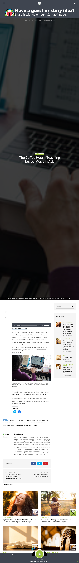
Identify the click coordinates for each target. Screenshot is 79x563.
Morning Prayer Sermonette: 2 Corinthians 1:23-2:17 (68, 370)
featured (5, 423)
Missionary (39, 423)
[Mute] (43, 325)
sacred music (10, 425)
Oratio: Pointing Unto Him (67, 358)
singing (36, 425)
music (45, 423)
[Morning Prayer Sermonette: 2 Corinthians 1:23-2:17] (58, 366)
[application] (31, 325)
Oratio (65, 355)
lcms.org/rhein (17, 352)
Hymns (16, 423)
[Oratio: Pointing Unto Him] (58, 357)
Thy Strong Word (68, 322)
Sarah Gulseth (32, 165)
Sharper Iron (67, 338)
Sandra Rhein (19, 425)
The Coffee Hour (39, 154)
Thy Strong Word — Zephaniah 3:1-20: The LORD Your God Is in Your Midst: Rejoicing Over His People (68, 328)
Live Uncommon (25, 395)
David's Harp (45, 420)
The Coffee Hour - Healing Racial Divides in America (41, 475)
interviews (22, 423)
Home (25, 20)
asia (19, 420)
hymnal (11, 423)
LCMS (28, 423)
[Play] (15, 325)
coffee (23, 420)
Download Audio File (19, 328)
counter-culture (30, 420)
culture (39, 420)
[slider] (47, 325)
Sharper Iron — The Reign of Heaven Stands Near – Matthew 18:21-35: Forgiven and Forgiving (68, 345)
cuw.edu (44, 395)
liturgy (33, 423)
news (4, 425)
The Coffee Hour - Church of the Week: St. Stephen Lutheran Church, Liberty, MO (13, 476)
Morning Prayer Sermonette (68, 365)
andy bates (13, 420)
